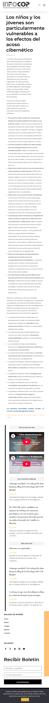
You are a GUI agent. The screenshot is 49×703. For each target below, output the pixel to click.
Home (6, 619)
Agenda (6, 630)
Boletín (6, 622)
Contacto (7, 633)
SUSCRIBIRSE (23, 682)
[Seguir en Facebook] (6, 649)
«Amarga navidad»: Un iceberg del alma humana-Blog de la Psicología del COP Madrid (26, 486)
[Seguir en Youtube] (24, 649)
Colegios (7, 626)
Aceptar (25, 699)
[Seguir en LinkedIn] (15, 649)
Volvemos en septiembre (19, 548)
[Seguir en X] (10, 649)
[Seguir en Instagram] (19, 649)
